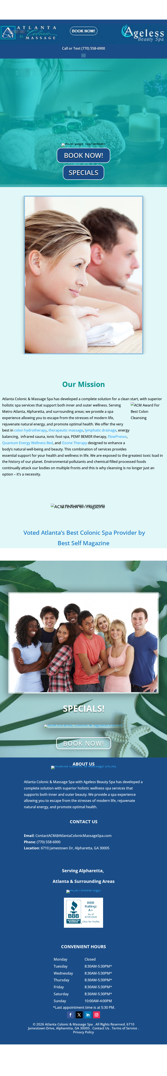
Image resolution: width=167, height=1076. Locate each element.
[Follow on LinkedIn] (87, 1014)
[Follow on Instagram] (96, 1014)
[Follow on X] (79, 1014)
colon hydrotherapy (30, 430)
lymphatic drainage (100, 430)
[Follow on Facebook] (70, 1014)
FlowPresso (117, 436)
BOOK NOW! (83, 155)
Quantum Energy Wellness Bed (27, 442)
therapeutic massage (65, 430)
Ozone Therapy (74, 442)
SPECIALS (83, 172)
